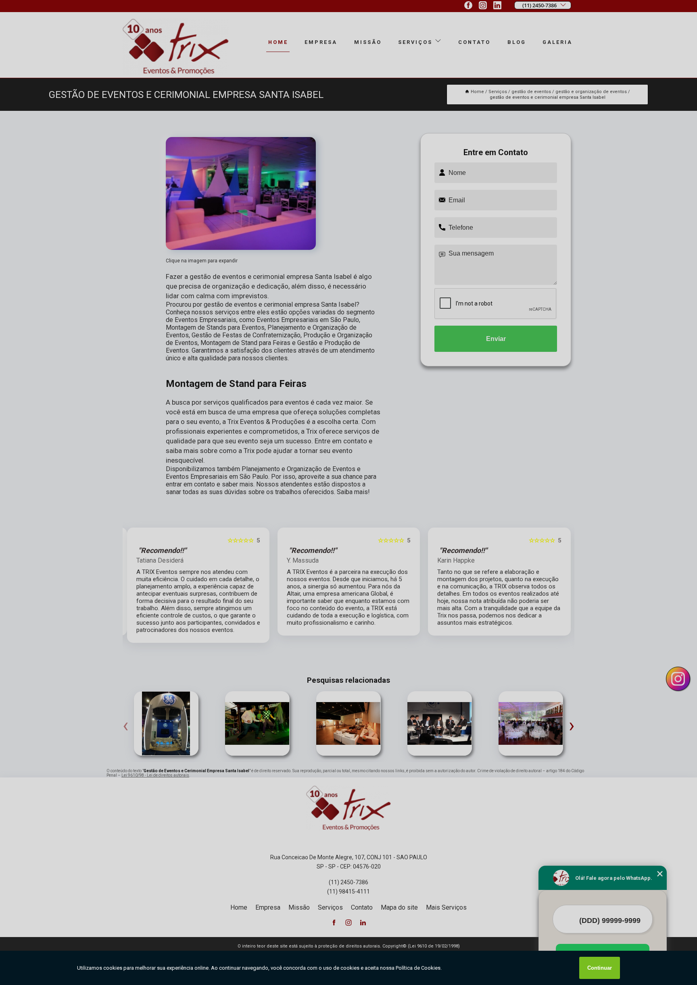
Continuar (599, 968)
